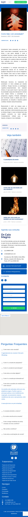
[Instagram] (5, 280)
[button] (10, 40)
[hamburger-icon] (9, 2)
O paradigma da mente (11, 159)
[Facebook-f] (2, 280)
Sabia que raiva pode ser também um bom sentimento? (13, 218)
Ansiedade (5, 125)
